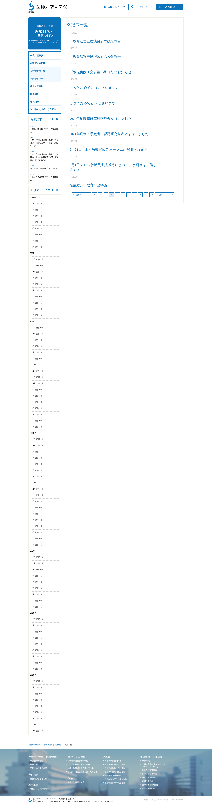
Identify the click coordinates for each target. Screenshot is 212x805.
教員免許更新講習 (149, 770)
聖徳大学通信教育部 (38, 779)
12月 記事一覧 (37, 259)
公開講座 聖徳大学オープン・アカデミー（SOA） (154, 765)
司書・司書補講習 (149, 777)
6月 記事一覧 (37, 216)
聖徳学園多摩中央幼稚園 (115, 783)
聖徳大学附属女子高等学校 (79, 764)
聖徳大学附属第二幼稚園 (115, 764)
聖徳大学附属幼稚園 (113, 761)
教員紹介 (34, 102)
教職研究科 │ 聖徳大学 (52, 745)
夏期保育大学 (147, 781)
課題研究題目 (36, 86)
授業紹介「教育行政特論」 (90, 185)
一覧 (56, 119)
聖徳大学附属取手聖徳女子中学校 (81, 768)
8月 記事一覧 (37, 203)
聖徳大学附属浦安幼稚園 (115, 772)
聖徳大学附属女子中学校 (78, 761)
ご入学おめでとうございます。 (94, 87)
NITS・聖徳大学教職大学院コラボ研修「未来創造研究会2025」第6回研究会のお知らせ (44, 157)
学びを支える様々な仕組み (43, 109)
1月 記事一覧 (37, 247)
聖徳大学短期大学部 (38, 768)
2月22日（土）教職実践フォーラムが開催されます (109, 149)
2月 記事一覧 (37, 241)
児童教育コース (38, 78)
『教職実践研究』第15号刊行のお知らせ (101, 72)
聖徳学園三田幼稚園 (113, 775)
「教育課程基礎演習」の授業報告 (95, 56)
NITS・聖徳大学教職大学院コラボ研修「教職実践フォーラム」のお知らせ (44, 143)
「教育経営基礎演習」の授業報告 (95, 41)
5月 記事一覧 (37, 222)
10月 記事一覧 (37, 272)
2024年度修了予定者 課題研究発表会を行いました (109, 134)
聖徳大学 (34, 764)
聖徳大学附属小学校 (76, 782)
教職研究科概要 (37, 63)
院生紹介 (34, 94)
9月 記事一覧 (37, 278)
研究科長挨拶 (36, 55)
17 (152, 195)
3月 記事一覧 (37, 234)
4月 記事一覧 (37, 228)
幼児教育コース (38, 71)
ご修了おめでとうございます (93, 103)
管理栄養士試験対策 (150, 785)
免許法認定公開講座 (150, 774)
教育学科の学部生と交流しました (44, 168)
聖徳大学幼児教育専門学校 (41, 789)
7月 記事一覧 (37, 210)
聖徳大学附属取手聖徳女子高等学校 (82, 772)
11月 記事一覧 (37, 265)
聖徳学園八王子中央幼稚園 (116, 779)
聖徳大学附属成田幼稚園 (115, 768)
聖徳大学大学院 (34, 745)
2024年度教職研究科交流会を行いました (101, 119)
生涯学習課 (146, 761)
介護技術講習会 (148, 788)
